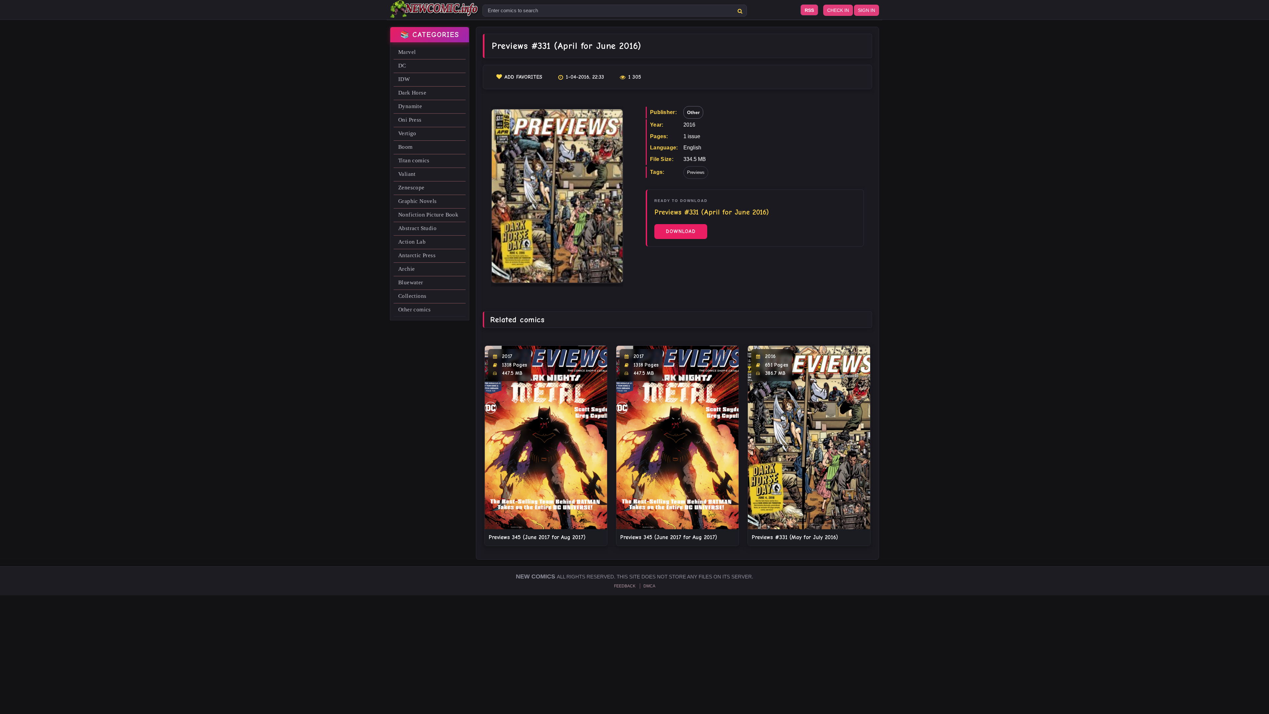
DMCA (649, 586)
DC (402, 65)
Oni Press (410, 120)
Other (693, 112)
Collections (412, 296)
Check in (838, 10)
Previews (696, 172)
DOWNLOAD (681, 231)
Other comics (414, 309)
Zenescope (411, 187)
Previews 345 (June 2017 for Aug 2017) (537, 537)
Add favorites (523, 77)
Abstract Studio (417, 228)
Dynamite (410, 106)
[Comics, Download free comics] (434, 13)
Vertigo (407, 133)
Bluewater (410, 282)
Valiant (407, 174)
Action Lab (412, 242)
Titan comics (414, 160)
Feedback (624, 586)
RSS (809, 10)
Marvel (407, 52)
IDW (404, 79)
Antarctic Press (417, 255)
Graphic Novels (417, 201)
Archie (406, 269)
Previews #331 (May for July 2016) (795, 537)
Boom (405, 147)
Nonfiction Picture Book (428, 215)
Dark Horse (412, 93)
